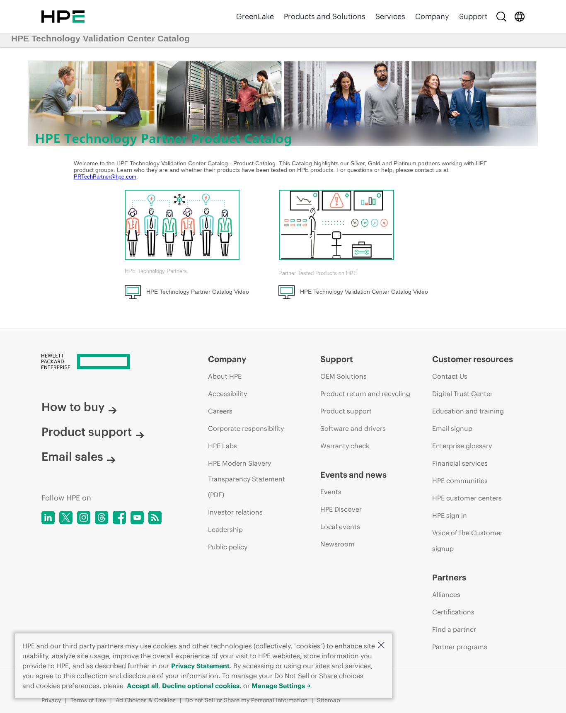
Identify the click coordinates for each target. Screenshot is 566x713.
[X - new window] (66, 517)
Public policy (227, 547)
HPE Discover (341, 509)
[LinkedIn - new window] (48, 517)
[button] (381, 646)
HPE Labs (222, 446)
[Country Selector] (520, 16)
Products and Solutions (324, 16)
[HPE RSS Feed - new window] (155, 517)
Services (390, 16)
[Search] (501, 16)
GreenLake (255, 16)
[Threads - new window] (101, 517)
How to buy (72, 406)
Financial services (460, 463)
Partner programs (459, 647)
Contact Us (449, 376)
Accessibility (227, 393)
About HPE (225, 376)
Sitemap (328, 700)
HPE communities (460, 480)
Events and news (353, 474)
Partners (449, 577)
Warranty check (344, 446)
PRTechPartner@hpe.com (105, 177)
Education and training (468, 411)
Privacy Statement (200, 666)
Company (432, 16)
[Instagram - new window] (83, 517)
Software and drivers (353, 428)
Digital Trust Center (462, 393)
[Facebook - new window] (119, 517)
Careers (220, 411)
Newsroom (337, 544)
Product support (86, 431)
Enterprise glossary (462, 446)
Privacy (51, 700)
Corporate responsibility (246, 428)
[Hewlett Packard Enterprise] (63, 16)
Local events (340, 526)
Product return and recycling (365, 393)
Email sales (72, 456)
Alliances (446, 594)
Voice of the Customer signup (467, 541)
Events (330, 492)
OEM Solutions (343, 376)
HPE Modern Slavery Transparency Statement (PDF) (246, 479)
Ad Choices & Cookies (146, 700)
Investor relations (235, 512)
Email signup (452, 428)
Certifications (453, 612)
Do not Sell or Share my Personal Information (246, 700)
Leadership (225, 529)
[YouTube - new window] (137, 517)
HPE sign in (449, 515)
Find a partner (454, 629)
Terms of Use (88, 700)
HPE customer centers (467, 498)
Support (473, 16)
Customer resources (472, 359)
